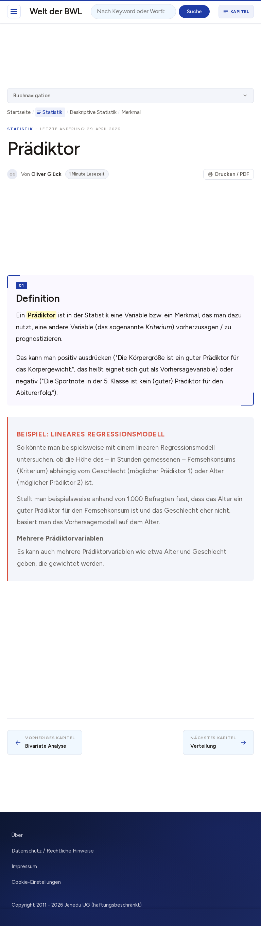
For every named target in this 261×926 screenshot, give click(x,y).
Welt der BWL (56, 11)
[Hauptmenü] (14, 11)
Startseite (19, 112)
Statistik (52, 112)
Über (17, 835)
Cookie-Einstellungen (36, 882)
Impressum (24, 866)
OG (12, 174)
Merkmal (131, 112)
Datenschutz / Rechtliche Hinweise (53, 851)
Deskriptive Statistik (93, 112)
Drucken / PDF (232, 174)
